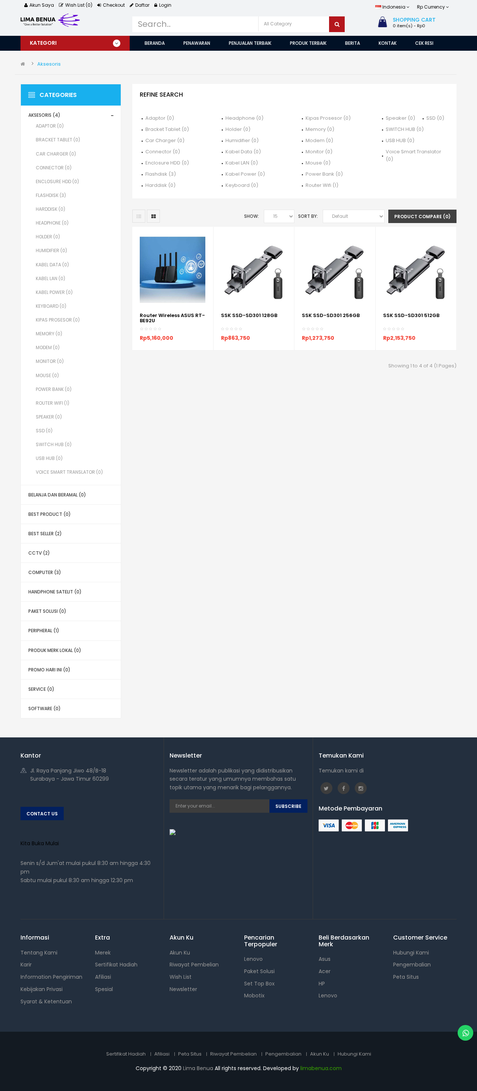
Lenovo (253, 959)
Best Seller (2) (45, 533)
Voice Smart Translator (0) (69, 472)
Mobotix (254, 995)
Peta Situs (406, 977)
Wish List (181, 977)
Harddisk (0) (50, 209)
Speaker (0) (49, 417)
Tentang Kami (38, 952)
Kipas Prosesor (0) (58, 320)
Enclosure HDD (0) (57, 181)
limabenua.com (321, 1068)
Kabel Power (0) (54, 292)
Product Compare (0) (422, 216)
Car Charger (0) (56, 154)
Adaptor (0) (50, 126)
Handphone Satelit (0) (55, 592)
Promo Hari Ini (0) (49, 670)
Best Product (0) (49, 514)
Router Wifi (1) (52, 403)
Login (165, 5)
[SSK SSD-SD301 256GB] (334, 269)
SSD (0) (44, 430)
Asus (325, 959)
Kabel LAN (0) (50, 278)
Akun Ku (180, 952)
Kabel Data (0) (52, 264)
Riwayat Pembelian (194, 964)
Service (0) (41, 689)
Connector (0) (54, 167)
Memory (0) (49, 333)
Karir (26, 964)
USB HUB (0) (49, 458)
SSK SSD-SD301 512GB (411, 315)
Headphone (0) (52, 223)
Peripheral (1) (43, 630)
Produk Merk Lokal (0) (54, 650)
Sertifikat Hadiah (116, 964)
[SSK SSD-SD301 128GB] (254, 269)
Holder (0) (48, 236)
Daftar (142, 5)
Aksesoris (49, 64)
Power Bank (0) (54, 389)
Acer (325, 971)
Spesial (104, 989)
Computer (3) (44, 572)
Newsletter (183, 989)
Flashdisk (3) (51, 195)
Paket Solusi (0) (47, 611)
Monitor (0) (50, 361)
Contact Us (42, 814)
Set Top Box (259, 983)
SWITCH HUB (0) (54, 444)
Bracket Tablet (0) (58, 140)
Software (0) (44, 708)
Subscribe (288, 806)
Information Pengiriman (51, 977)
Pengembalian (412, 964)
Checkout (114, 5)
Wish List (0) (78, 5)
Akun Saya (41, 5)
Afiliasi (103, 977)
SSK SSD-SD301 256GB (331, 315)
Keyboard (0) (51, 306)
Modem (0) (48, 347)
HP (322, 983)
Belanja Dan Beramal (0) (57, 495)
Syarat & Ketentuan (46, 1001)
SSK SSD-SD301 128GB (249, 315)
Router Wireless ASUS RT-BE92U (172, 318)
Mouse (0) (47, 375)
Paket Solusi (259, 971)
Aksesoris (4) (44, 115)
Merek (103, 952)
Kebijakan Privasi (41, 989)
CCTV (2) (39, 553)
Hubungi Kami (411, 952)
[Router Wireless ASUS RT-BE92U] (172, 269)
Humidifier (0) (51, 250)
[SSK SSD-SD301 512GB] (416, 269)
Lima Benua (198, 1068)
